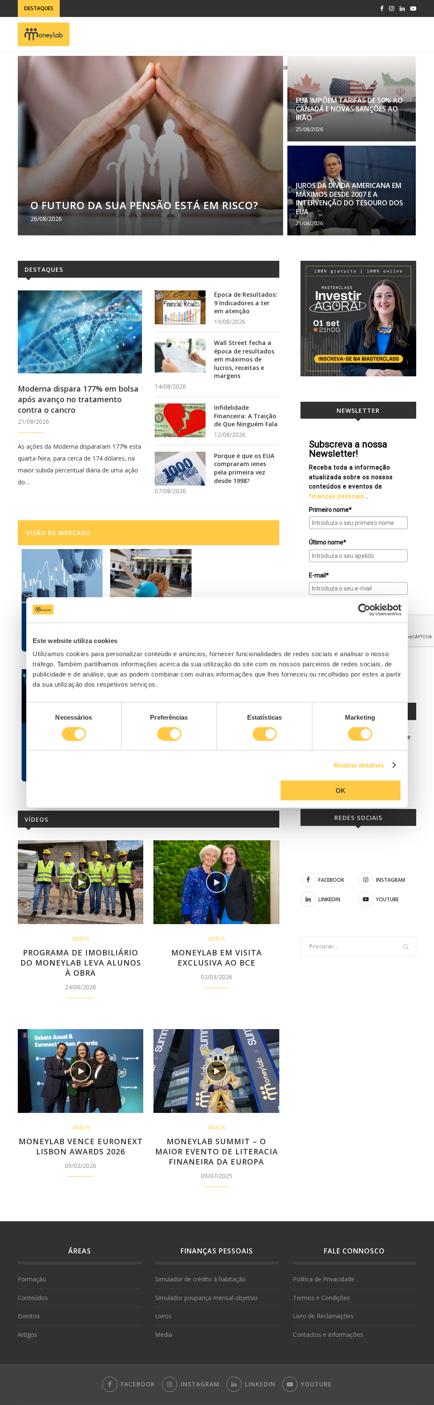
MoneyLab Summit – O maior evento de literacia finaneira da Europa (216, 1151)
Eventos (29, 1316)
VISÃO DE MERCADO (58, 533)
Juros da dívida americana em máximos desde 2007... (139, 8)
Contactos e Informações (328, 1334)
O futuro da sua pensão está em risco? (144, 205)
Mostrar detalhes (359, 764)
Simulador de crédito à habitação (200, 1279)
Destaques (44, 269)
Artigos (27, 1334)
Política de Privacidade (323, 1279)
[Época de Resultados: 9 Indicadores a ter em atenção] (180, 307)
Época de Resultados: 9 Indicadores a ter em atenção (245, 302)
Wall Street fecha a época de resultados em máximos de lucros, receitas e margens (244, 359)
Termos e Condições (321, 1298)
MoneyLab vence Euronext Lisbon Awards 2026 (81, 1146)
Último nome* (327, 542)
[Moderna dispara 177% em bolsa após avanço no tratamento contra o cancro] (80, 331)
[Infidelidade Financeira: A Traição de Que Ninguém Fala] (180, 420)
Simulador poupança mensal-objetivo (206, 1298)
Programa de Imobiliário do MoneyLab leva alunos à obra (80, 962)
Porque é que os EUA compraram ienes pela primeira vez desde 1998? (244, 468)
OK (340, 790)
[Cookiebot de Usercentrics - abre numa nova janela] (364, 609)
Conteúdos (33, 1298)
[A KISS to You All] (62, 576)
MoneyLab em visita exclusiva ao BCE (216, 957)
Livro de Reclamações (323, 1316)
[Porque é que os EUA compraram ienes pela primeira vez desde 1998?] (180, 469)
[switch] (169, 733)
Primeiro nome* (330, 509)
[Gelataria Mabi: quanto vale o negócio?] (150, 576)
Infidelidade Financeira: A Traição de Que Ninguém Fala (246, 415)
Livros (163, 1316)
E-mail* (319, 575)
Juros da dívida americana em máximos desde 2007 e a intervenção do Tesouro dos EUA (349, 198)
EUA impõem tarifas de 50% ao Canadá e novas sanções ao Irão (349, 109)
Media (163, 1334)
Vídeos (36, 819)
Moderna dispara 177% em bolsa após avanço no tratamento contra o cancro (78, 399)
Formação (32, 1279)
